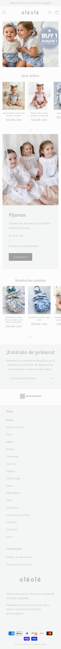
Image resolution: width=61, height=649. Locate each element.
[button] (4, 12)
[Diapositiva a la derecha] (37, 130)
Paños (9, 485)
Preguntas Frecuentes (19, 564)
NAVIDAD (11, 529)
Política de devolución (19, 557)
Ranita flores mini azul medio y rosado (13, 114)
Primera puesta (15, 427)
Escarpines (12, 507)
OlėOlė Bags (13, 478)
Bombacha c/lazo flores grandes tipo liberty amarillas (14, 319)
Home (9, 419)
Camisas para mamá (18, 514)
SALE (9, 500)
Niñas (9, 434)
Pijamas (10, 471)
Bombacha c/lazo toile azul (39, 318)
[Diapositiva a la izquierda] (23, 130)
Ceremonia (12, 456)
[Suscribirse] (51, 378)
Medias (10, 449)
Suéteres (11, 463)
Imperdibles (13, 492)
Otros (9, 536)
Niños (9, 441)
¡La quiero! (20, 256)
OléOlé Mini (25, 644)
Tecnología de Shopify (38, 644)
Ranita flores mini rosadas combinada (39, 114)
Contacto (11, 522)
